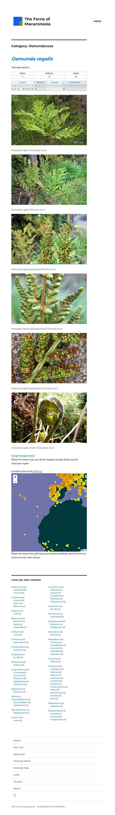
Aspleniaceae (16, 587)
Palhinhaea (55, 599)
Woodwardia (18, 627)
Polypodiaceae (54, 639)
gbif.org (37, 471)
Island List (19, 754)
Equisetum (18, 692)
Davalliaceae (16, 654)
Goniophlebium (56, 645)
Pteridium (54, 696)
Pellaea (53, 690)
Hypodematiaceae (19, 710)
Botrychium (55, 624)
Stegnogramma (56, 719)
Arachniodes (18, 672)
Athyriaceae (16, 597)
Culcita (16, 635)
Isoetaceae (15, 717)
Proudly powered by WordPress (51, 806)
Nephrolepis (55, 617)
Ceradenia (54, 642)
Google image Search (23, 455)
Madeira (40, 82)
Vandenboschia (19, 705)
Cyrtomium (18, 675)
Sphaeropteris (19, 642)
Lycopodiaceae (54, 587)
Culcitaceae (16, 632)
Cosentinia (54, 681)
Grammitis (54, 648)
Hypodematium (20, 713)
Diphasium (55, 590)
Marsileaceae (53, 606)
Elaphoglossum (19, 681)
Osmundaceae (54, 632)
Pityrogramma (56, 693)
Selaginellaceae (54, 703)
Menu (98, 21)
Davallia (16, 657)
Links (16, 774)
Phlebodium (55, 651)
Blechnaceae (16, 618)
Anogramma (55, 678)
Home (17, 740)
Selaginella (55, 706)
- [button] (15, 481)
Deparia (16, 603)
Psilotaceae (53, 659)
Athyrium (17, 600)
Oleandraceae (54, 614)
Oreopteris (54, 717)
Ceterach (17, 593)
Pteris (52, 698)
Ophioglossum (56, 627)
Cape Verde (75, 82)
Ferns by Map (21, 768)
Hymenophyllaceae (19, 699)
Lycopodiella (55, 596)
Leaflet (83, 550)
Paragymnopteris (57, 687)
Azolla (16, 614)
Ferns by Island (22, 761)
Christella (54, 714)
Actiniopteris (55, 669)
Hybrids (14, 696)
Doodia (16, 624)
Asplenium (18, 590)
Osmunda (54, 635)
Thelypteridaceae (55, 711)
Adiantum (54, 672)
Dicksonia (17, 665)
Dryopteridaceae (18, 670)
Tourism (18, 781)
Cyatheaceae (16, 639)
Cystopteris (18, 650)
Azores (22, 82)
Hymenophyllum (20, 702)
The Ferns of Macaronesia (37, 21)
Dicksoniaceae (17, 662)
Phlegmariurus (56, 602)
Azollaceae (15, 611)
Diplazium (17, 606)
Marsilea (54, 609)
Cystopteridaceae (18, 647)
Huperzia (54, 593)
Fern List (18, 747)
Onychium (54, 684)
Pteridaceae (53, 666)
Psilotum (54, 662)
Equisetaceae (16, 689)
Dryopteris (18, 678)
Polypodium (55, 654)
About (17, 788)
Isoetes (16, 720)
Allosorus (54, 675)
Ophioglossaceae (55, 621)
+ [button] (15, 477)
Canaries (54, 82)
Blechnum (17, 621)
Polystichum (18, 684)
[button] (57, 795)
